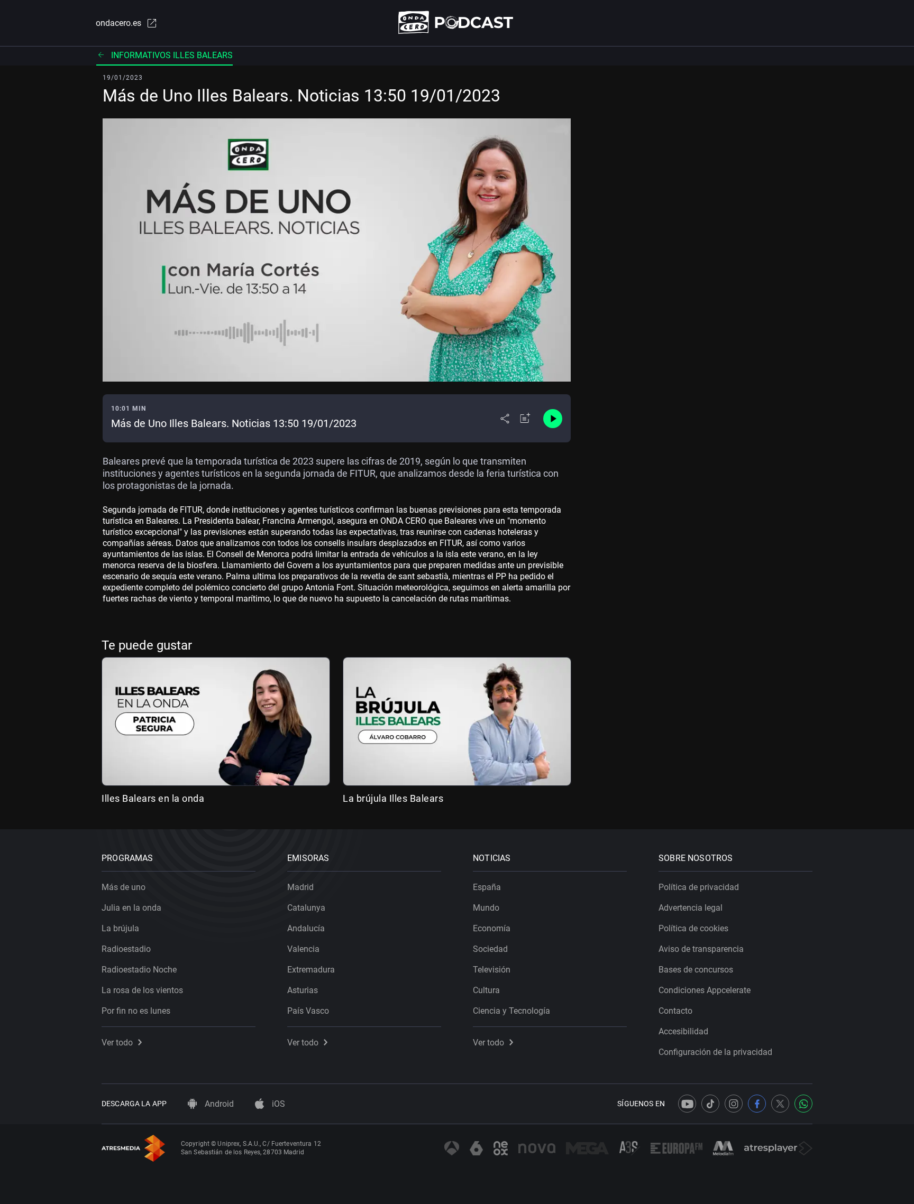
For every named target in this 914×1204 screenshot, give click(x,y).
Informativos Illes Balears (172, 55)
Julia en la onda (131, 908)
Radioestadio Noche (139, 970)
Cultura (486, 990)
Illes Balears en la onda (153, 798)
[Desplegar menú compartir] (505, 418)
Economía (491, 928)
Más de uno (123, 887)
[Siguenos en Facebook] (757, 1104)
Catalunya (306, 908)
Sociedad (490, 949)
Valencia (303, 949)
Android (218, 1104)
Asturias (302, 990)
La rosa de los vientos (142, 990)
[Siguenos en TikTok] (710, 1104)
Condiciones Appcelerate (705, 990)
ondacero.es (118, 23)
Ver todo (117, 1043)
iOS (277, 1104)
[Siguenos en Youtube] (687, 1104)
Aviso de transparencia (701, 949)
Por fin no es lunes (136, 1011)
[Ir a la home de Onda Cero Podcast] (457, 22)
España (487, 887)
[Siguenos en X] (780, 1104)
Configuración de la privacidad (715, 1052)
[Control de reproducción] (552, 418)
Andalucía (306, 928)
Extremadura (311, 970)
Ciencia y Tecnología (511, 1011)
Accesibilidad (683, 1031)
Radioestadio (126, 949)
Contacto (675, 1011)
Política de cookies (693, 928)
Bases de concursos (696, 970)
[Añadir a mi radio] (525, 418)
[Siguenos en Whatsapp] (803, 1104)
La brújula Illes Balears (393, 798)
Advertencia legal (691, 908)
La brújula (120, 928)
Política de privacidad (699, 887)
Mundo (486, 908)
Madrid (300, 887)
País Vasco (308, 1011)
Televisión (491, 970)
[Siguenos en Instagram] (734, 1104)
